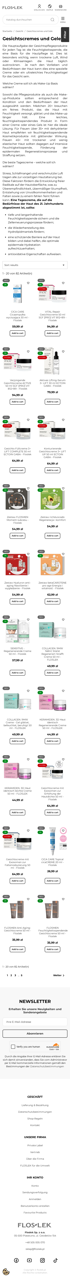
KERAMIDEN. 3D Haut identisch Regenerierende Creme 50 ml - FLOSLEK (52, 724)
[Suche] (52, 19)
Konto (35, 1185)
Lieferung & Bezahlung (35, 1105)
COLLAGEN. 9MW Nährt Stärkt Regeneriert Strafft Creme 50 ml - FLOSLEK (52, 654)
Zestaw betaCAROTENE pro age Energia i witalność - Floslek (52, 585)
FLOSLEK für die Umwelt (35, 1165)
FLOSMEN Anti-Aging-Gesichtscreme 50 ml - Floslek (17, 930)
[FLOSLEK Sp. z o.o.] (13, 7)
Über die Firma (35, 1158)
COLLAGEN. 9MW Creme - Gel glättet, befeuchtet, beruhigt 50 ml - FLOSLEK (18, 724)
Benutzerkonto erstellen (35, 1205)
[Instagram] (42, 1260)
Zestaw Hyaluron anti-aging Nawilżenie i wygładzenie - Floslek (17, 585)
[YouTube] (29, 1260)
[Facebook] (16, 1260)
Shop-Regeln (35, 1118)
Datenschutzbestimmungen (47, 1066)
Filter (65, 34)
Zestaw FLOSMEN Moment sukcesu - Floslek (18, 520)
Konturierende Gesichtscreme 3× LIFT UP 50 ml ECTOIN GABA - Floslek (52, 453)
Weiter (59, 975)
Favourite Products (35, 1212)
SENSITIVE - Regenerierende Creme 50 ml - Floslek (17, 651)
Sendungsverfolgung (35, 1192)
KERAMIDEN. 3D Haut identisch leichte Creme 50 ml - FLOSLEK (17, 791)
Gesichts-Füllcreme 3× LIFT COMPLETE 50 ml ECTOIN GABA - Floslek (17, 451)
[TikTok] (55, 1260)
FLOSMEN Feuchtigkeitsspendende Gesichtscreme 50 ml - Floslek (53, 932)
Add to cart (17, 333)
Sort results (35, 265)
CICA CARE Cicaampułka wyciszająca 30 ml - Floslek (17, 316)
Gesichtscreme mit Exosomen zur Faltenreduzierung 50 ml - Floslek (17, 863)
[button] (49, 7)
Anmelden (35, 1199)
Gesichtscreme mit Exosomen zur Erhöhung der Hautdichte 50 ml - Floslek (52, 794)
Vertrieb (35, 1152)
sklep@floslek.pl (35, 1249)
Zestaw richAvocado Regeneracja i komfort (52, 518)
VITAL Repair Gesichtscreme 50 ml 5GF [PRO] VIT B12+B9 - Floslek (52, 316)
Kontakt (35, 1125)
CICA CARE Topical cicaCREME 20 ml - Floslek (52, 862)
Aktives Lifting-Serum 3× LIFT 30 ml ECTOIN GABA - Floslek (53, 383)
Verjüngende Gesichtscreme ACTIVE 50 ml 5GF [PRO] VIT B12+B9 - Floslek (17, 384)
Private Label (35, 1145)
